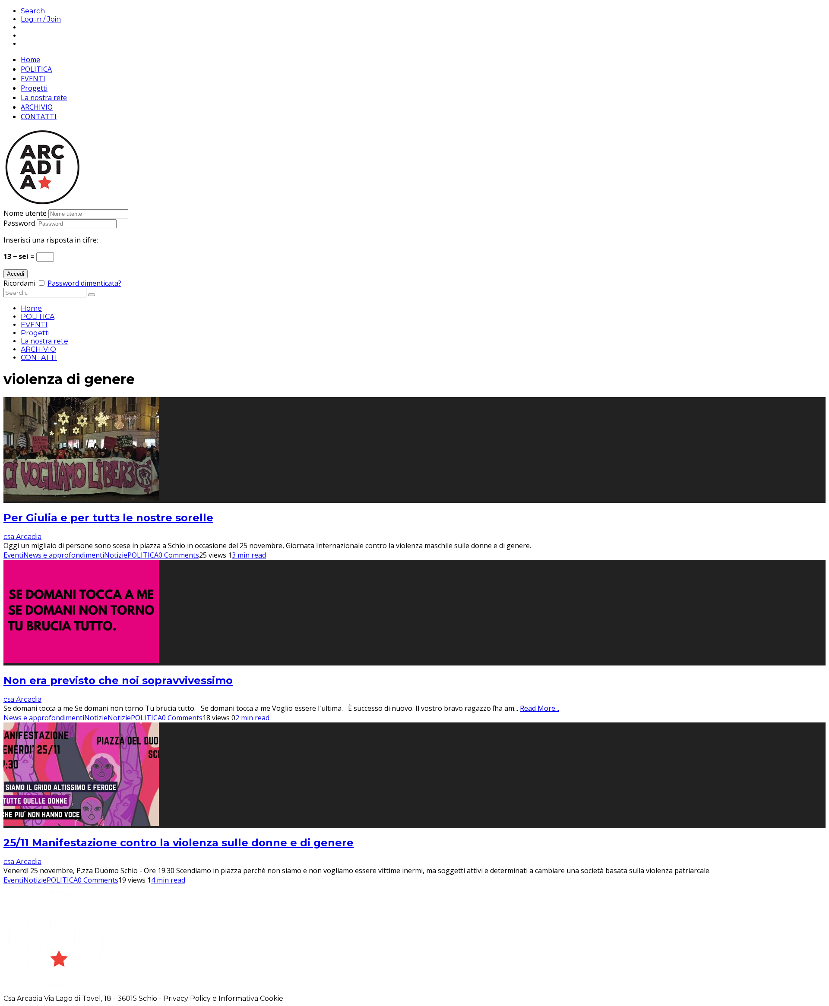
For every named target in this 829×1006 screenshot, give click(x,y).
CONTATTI (39, 116)
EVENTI (33, 78)
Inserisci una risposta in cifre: (50, 240)
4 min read (168, 880)
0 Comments (178, 555)
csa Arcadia (22, 537)
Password (19, 223)
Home (30, 59)
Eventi (13, 555)
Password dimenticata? (84, 283)
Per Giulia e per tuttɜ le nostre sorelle (108, 517)
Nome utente (25, 213)
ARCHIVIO (37, 107)
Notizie (115, 555)
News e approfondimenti (63, 555)
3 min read (249, 555)
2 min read (252, 717)
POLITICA (36, 69)
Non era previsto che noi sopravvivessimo (118, 680)
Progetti (34, 88)
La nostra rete (44, 97)
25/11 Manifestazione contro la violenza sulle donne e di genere (178, 842)
